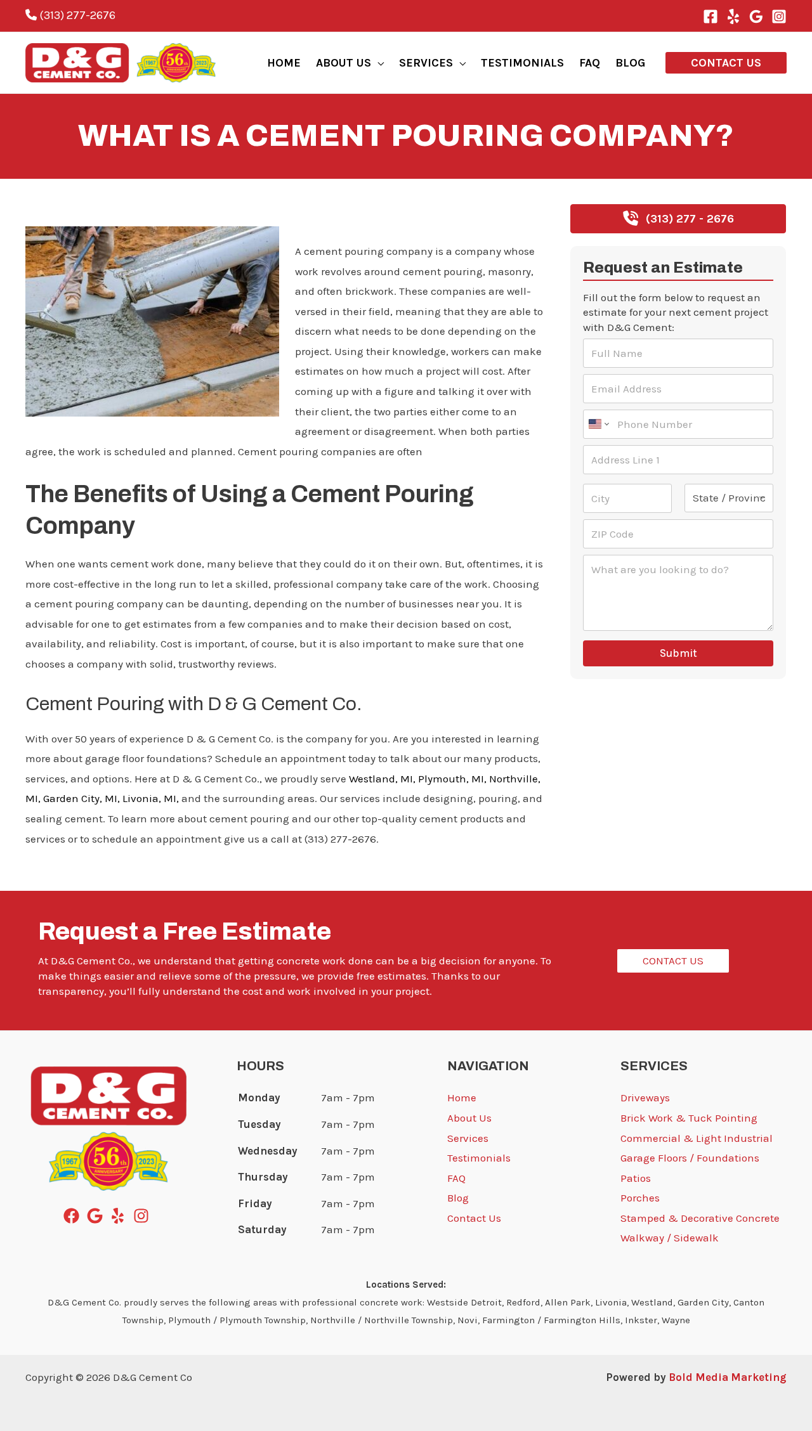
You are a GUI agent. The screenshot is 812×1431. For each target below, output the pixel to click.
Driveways (645, 1097)
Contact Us (474, 1218)
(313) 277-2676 (76, 15)
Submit (678, 653)
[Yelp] (733, 16)
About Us (469, 1117)
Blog (36, 211)
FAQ (456, 1178)
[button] (377, 63)
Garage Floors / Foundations (689, 1157)
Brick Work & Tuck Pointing (688, 1117)
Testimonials (479, 1157)
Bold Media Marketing (728, 1377)
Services (467, 1138)
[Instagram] (779, 16)
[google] (97, 1216)
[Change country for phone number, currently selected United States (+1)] (598, 424)
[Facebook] (710, 16)
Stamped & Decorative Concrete (700, 1218)
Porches (640, 1197)
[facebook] (73, 1216)
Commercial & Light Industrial (696, 1138)
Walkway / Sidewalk (669, 1237)
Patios (635, 1178)
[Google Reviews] (756, 16)
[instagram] (143, 1216)
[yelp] (120, 1216)
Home (461, 1097)
